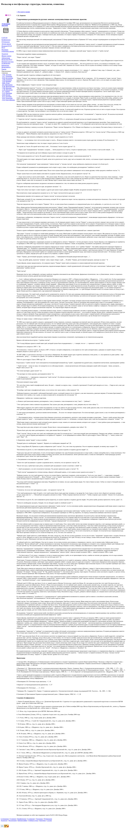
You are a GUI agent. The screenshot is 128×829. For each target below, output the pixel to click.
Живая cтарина (6, 56)
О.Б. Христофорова (8, 100)
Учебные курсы (33, 820)
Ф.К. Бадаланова (7, 78)
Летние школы (6, 44)
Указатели (5, 54)
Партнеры (42, 820)
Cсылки (49, 820)
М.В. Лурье (6, 83)
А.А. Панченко (7, 93)
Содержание (5, 819)
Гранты (4, 69)
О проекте (13, 819)
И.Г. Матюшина (7, 85)
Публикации (6, 42)
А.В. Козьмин (6, 81)
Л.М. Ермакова (7, 79)
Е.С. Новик (6, 91)
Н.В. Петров (6, 95)
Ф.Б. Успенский (7, 98)
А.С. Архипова (7, 76)
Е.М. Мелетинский (8, 86)
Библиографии (22, 820)
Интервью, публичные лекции (8, 50)
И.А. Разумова (7, 96)
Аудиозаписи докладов (6, 24)
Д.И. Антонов (6, 74)
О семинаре (31, 819)
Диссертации (12, 820)
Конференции (6, 40)
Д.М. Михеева (6, 88)
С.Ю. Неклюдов (7, 90)
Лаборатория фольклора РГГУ (7, 58)
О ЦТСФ (4, 38)
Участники (39, 819)
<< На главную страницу (23, 12)
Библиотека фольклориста (6, 66)
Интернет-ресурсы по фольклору (7, 62)
